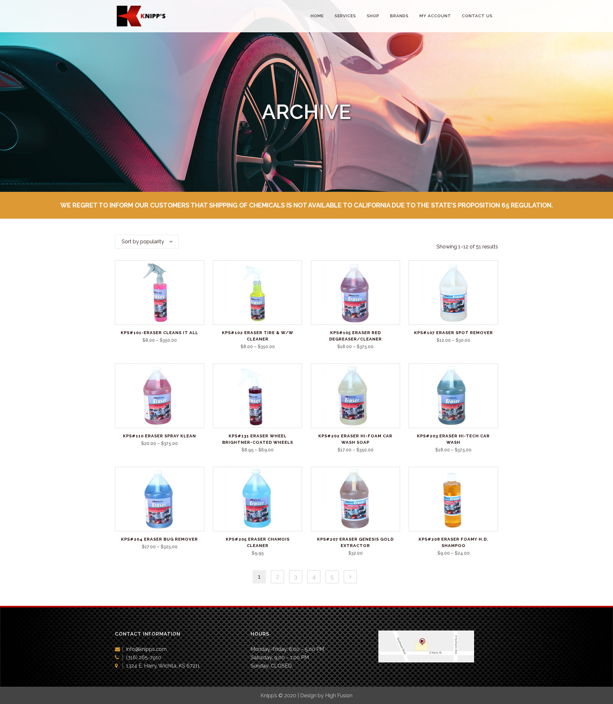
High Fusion (338, 695)
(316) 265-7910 (143, 657)
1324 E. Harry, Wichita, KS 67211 (163, 666)
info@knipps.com (146, 649)
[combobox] (147, 242)
